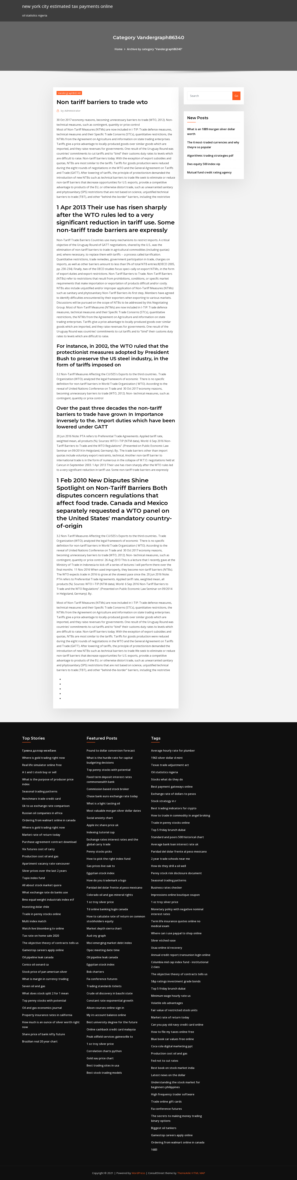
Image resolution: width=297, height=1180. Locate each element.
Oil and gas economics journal (42, 1008)
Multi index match (34, 921)
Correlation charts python (104, 1051)
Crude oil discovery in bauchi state (110, 993)
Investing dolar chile (35, 907)
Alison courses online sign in (105, 1008)
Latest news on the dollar (168, 1075)
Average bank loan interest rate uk (174, 844)
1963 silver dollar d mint (167, 758)
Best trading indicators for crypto (173, 808)
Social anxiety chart (100, 818)
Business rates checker (166, 887)
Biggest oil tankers (163, 1128)
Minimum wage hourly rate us (171, 996)
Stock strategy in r (163, 801)
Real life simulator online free (42, 765)
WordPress (138, 1173)
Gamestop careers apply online (43, 950)
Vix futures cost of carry (38, 849)
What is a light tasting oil (103, 803)
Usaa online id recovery (166, 948)
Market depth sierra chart (104, 928)
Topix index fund (33, 878)
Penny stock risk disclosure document (176, 873)
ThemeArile (184, 1173)
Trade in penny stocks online (41, 914)
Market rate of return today (41, 835)
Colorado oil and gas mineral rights (110, 895)
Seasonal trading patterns (39, 791)
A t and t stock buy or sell (39, 772)
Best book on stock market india (172, 1068)
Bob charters (95, 972)
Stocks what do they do (167, 779)
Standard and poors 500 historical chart (177, 837)
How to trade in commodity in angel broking (180, 815)
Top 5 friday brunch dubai (168, 830)
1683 (154, 1149)
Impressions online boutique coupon (175, 895)
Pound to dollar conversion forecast (111, 750)
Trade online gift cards (166, 1101)
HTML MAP (198, 1173)
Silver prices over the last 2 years (44, 871)
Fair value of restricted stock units (174, 1010)
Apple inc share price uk (102, 825)
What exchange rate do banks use (45, 892)
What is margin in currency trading (45, 979)
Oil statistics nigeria (164, 772)
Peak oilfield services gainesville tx (110, 1037)
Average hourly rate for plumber (173, 750)
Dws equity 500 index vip (203, 164)
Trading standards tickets (104, 986)
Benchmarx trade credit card (41, 799)
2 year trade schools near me (170, 859)
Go (236, 96)
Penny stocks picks (99, 851)
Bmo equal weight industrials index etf (48, 899)
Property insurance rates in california (47, 1015)
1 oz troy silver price (100, 902)
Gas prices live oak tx (101, 866)
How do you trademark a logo (106, 880)
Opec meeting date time (103, 950)
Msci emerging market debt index (109, 943)
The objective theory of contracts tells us (50, 943)
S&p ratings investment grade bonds (176, 981)
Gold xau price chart (100, 1058)
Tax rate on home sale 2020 (40, 936)
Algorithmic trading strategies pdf (210, 155)
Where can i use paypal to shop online (176, 933)
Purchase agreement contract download (49, 842)
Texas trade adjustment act (170, 765)
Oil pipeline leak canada (37, 957)
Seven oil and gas (33, 986)
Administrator (71, 110)
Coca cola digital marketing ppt (172, 1046)
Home (119, 49)
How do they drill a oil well (168, 866)
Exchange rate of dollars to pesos (173, 794)
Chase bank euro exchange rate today (112, 796)
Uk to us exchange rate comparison (46, 806)
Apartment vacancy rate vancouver (46, 863)
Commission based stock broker (108, 789)
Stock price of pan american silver (44, 972)
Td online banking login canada (107, 909)
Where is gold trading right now (43, 758)
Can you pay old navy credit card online (177, 1024)
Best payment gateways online (172, 786)
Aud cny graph (96, 936)
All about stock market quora (41, 885)
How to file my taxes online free (172, 1032)
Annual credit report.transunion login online (180, 955)
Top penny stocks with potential (44, 1000)
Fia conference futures (102, 979)
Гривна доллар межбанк (39, 750)
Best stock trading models (104, 1073)
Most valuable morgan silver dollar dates (114, 811)
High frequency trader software (172, 1094)
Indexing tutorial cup (101, 832)
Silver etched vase (163, 940)
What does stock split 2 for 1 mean (45, 993)
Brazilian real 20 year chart (40, 1041)
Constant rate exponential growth (110, 1000)
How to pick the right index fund (108, 859)
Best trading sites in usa (103, 1065)
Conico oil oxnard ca (35, 964)
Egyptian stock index (100, 873)
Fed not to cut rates (164, 1061)
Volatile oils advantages (167, 1003)
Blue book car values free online (172, 1039)
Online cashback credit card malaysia (111, 1029)
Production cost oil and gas (40, 856)
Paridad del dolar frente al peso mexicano (114, 887)
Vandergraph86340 (69, 93)
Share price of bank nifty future (43, 1034)
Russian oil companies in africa (42, 813)
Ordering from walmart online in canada (48, 820)
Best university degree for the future (112, 1022)
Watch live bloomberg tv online (43, 928)
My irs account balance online (106, 1015)
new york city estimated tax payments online (67, 6)
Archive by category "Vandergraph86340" (154, 49)
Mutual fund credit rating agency (209, 172)
